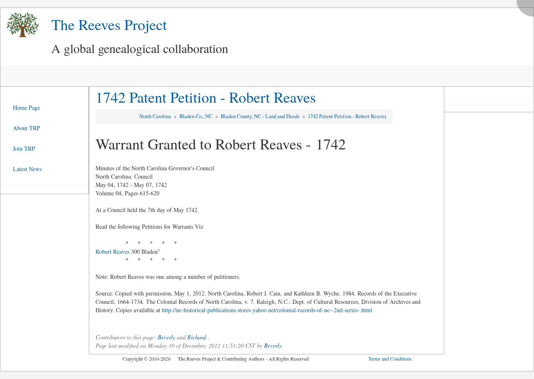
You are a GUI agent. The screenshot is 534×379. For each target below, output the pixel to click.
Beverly (166, 337)
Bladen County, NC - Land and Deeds (261, 116)
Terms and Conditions (390, 358)
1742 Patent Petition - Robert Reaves (206, 97)
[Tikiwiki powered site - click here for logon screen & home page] (19, 25)
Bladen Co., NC (196, 116)
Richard (196, 337)
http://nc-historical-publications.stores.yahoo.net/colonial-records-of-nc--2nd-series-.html (267, 310)
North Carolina (155, 116)
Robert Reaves (112, 251)
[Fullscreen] (527, 6)
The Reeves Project (109, 24)
